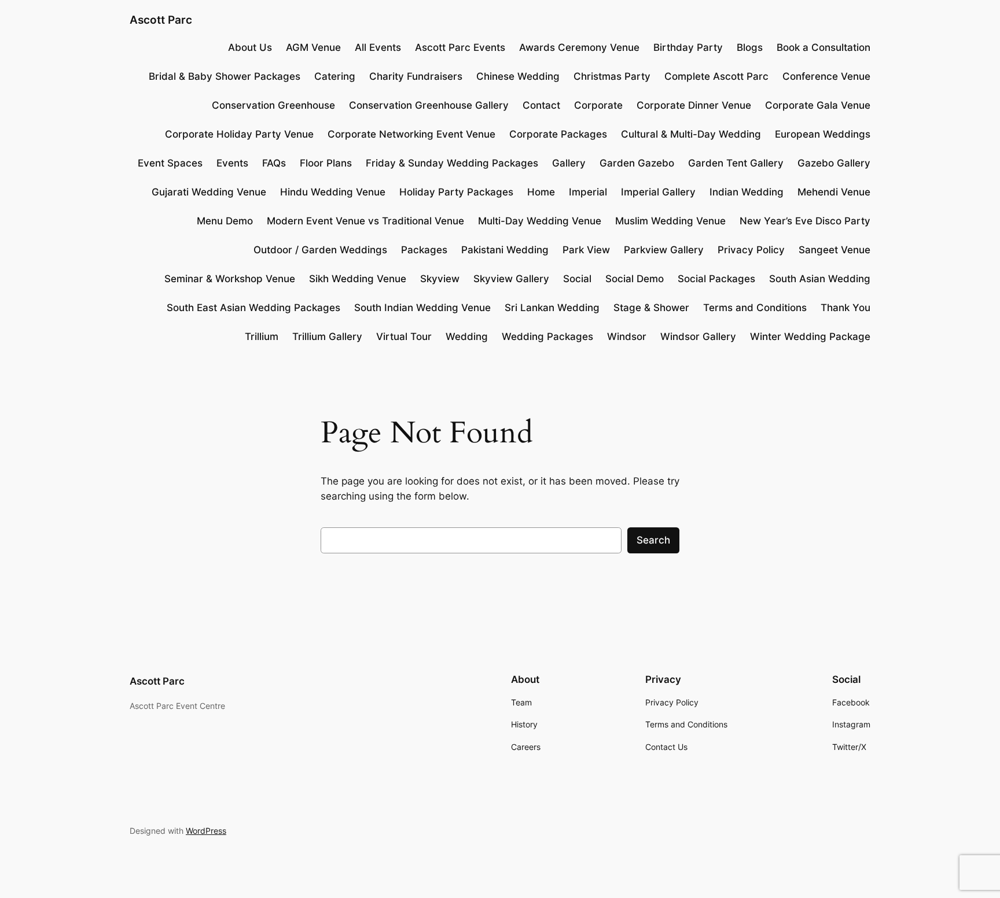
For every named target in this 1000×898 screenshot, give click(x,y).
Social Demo (634, 278)
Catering (334, 76)
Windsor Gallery (698, 336)
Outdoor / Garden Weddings (320, 250)
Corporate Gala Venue (817, 105)
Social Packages (716, 278)
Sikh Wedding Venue (357, 278)
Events (232, 163)
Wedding (467, 336)
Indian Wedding (746, 192)
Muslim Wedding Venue (670, 221)
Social (577, 278)
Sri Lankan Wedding (552, 307)
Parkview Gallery (664, 250)
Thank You (845, 307)
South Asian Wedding (819, 278)
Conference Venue (826, 76)
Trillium (261, 336)
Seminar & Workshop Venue (229, 278)
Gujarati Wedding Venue (209, 192)
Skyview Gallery (511, 278)
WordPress (206, 831)
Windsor (626, 336)
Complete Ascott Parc (716, 76)
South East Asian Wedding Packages (253, 307)
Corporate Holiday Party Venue (239, 134)
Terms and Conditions (755, 307)
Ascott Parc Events (460, 47)
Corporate (598, 105)
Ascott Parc (161, 20)
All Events (378, 47)
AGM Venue (313, 47)
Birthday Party (688, 47)
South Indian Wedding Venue (422, 307)
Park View (586, 250)
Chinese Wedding (518, 76)
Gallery (569, 163)
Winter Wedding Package (810, 336)
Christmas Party (611, 76)
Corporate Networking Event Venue (411, 134)
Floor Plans (326, 163)
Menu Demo (225, 221)
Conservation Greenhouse (273, 105)
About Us (250, 47)
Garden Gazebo (637, 163)
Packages (424, 250)
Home (541, 192)
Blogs (750, 47)
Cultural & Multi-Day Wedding (691, 134)
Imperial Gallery (658, 192)
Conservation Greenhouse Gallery (429, 105)
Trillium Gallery (327, 336)
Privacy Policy (751, 250)
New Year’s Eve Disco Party (805, 221)
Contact (541, 105)
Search (653, 540)
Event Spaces (170, 163)
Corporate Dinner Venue (694, 105)
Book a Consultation (823, 47)
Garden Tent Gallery (736, 163)
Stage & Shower (651, 307)
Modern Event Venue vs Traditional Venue (365, 221)
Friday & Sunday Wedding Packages (452, 163)
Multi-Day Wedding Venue (539, 221)
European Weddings (822, 134)
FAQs (274, 163)
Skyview (439, 278)
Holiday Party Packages (456, 192)
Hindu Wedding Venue (332, 192)
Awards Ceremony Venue (579, 47)
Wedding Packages (547, 336)
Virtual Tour (404, 336)
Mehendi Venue (833, 192)
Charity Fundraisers (415, 76)
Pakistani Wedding (505, 250)
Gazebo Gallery (833, 163)
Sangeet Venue (834, 250)
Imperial (588, 192)
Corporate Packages (558, 134)
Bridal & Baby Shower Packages (224, 76)
